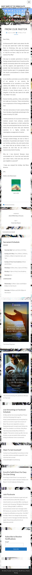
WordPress (22, 571)
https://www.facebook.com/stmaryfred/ (14, 419)
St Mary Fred (22, 32)
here (22, 482)
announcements (9, 205)
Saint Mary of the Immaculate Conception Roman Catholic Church (15, 6)
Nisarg (16, 573)
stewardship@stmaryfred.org (11, 459)
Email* (7, 542)
